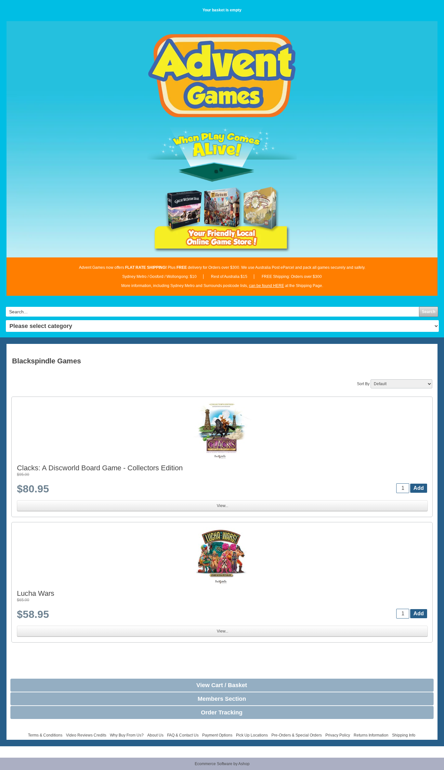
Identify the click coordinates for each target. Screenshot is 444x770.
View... (222, 505)
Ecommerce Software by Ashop (222, 764)
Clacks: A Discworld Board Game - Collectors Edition (100, 468)
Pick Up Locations (252, 735)
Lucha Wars (35, 593)
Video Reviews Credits (86, 735)
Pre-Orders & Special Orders (296, 735)
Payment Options (217, 735)
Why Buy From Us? (127, 735)
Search (428, 311)
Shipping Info (403, 735)
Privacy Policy (337, 735)
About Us (155, 735)
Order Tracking (221, 712)
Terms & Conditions (45, 735)
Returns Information (371, 735)
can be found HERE (266, 285)
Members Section (222, 699)
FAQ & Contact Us (183, 735)
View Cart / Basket (221, 685)
